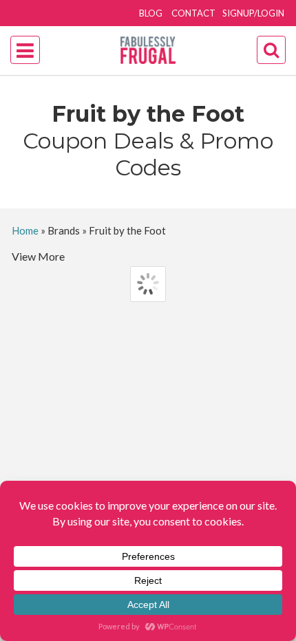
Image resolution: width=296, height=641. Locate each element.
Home (25, 230)
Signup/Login (253, 13)
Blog (150, 13)
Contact (193, 13)
